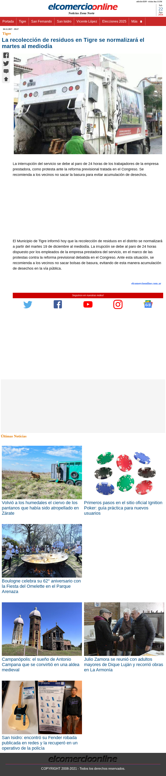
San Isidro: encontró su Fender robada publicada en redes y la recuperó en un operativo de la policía (40, 743)
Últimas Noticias (14, 436)
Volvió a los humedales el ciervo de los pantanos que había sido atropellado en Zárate (40, 508)
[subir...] (6, 79)
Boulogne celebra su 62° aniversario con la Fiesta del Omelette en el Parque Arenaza (41, 586)
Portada (8, 21)
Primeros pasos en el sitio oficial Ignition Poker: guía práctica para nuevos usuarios (123, 508)
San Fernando (41, 21)
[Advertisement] (86, 208)
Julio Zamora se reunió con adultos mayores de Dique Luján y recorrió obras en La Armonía (123, 664)
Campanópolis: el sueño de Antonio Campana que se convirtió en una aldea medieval (40, 664)
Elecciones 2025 (114, 21)
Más (134, 21)
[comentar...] (6, 71)
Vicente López (87, 21)
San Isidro (64, 21)
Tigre (22, 21)
